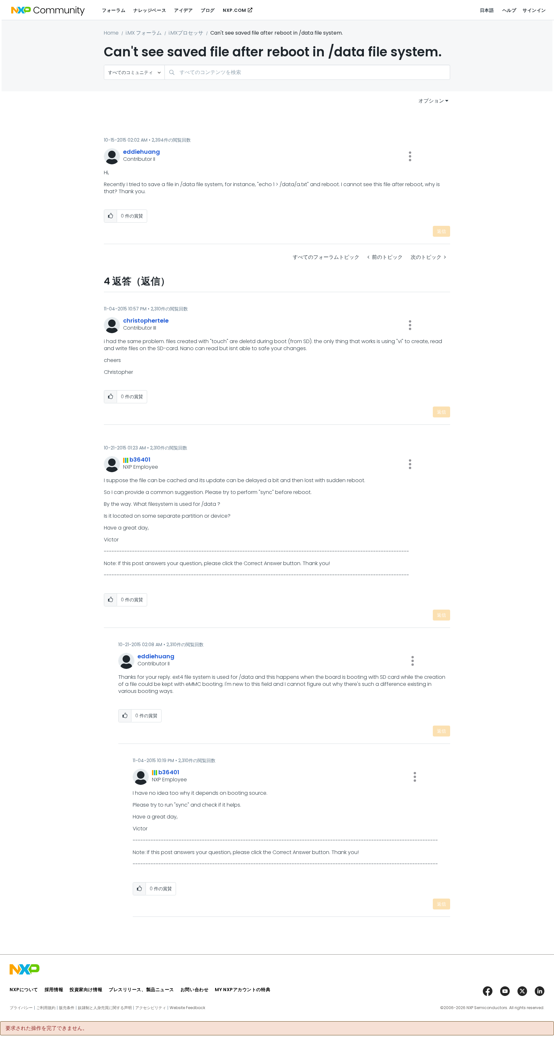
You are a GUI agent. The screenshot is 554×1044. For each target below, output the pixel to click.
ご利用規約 (45, 1008)
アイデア (183, 10)
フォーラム (113, 10)
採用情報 (54, 989)
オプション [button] (431, 100)
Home (111, 33)
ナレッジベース (149, 10)
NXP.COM (234, 10)
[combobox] (307, 72)
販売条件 (66, 1008)
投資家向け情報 (86, 989)
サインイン (534, 10)
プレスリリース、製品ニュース (141, 989)
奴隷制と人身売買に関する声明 (105, 1008)
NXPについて (24, 989)
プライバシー (21, 1008)
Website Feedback (187, 1008)
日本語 (487, 10)
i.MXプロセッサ (186, 33)
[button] (410, 156)
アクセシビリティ (150, 1008)
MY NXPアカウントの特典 (242, 989)
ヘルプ (509, 10)
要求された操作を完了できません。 (46, 1028)
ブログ (208, 10)
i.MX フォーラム (144, 33)
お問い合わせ (194, 989)
